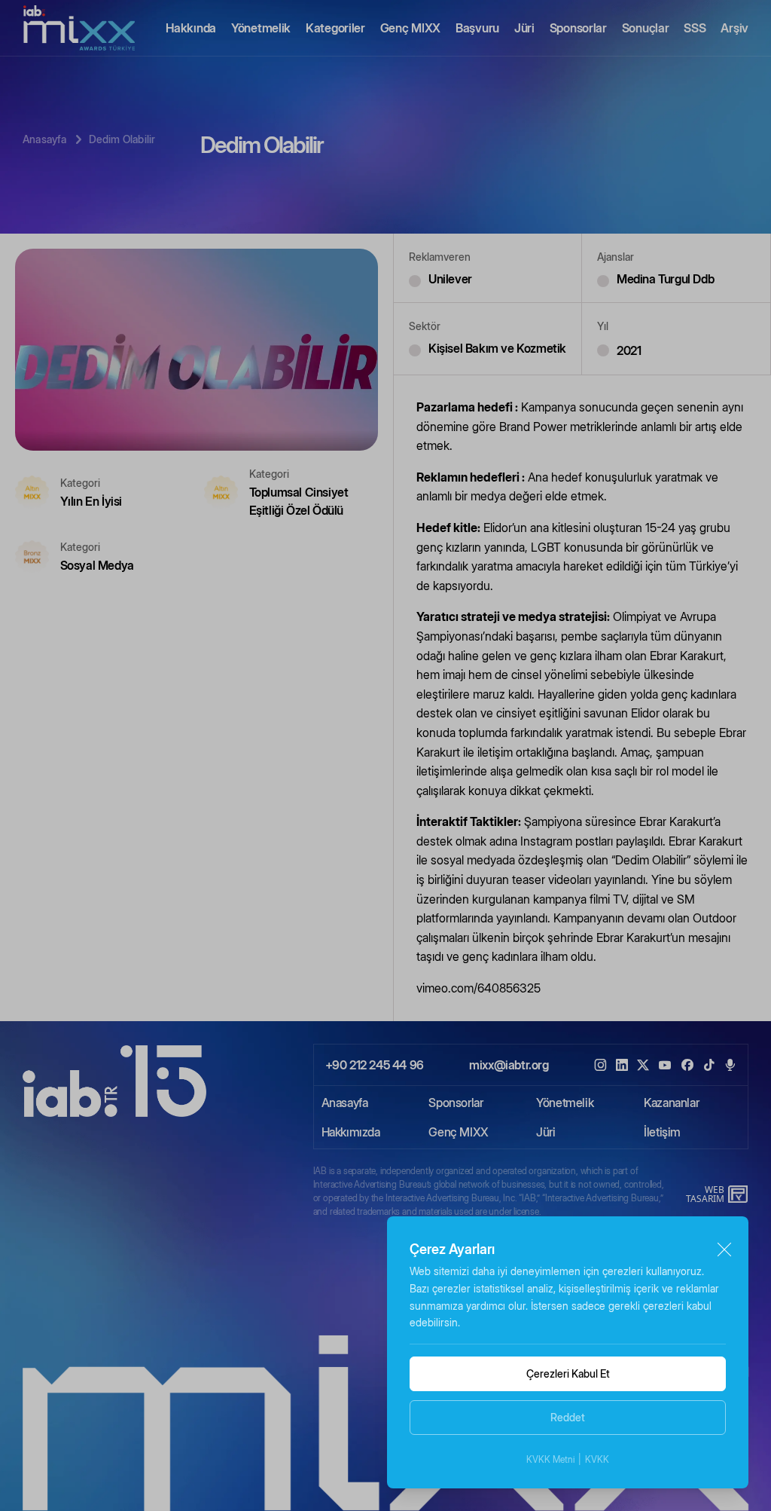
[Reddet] (724, 1250)
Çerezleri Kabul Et (568, 1373)
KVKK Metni (550, 1459)
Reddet (567, 1417)
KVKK (597, 1459)
